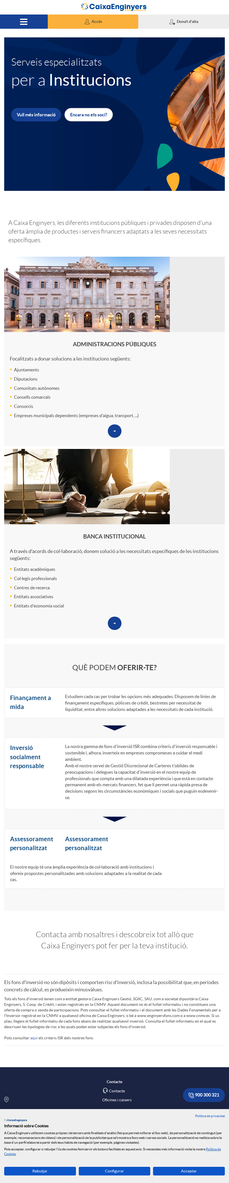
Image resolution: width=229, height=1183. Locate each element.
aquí (34, 1038)
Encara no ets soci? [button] (88, 114)
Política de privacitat (210, 1116)
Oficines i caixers (117, 1100)
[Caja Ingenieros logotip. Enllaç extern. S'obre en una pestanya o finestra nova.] (15, 1120)
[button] (93, 22)
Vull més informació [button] (36, 114)
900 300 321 (206, 1094)
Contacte (117, 1091)
